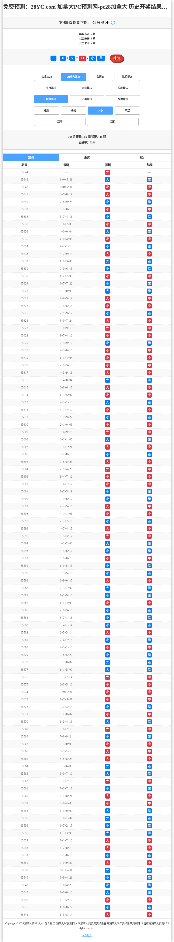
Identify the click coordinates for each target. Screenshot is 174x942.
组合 (46, 110)
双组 (112, 121)
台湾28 (100, 76)
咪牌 (116, 58)
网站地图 (87, 935)
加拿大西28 (73, 76)
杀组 (73, 110)
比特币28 (127, 76)
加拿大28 (47, 76)
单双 (127, 110)
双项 (59, 121)
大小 (100, 110)
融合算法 (51, 99)
